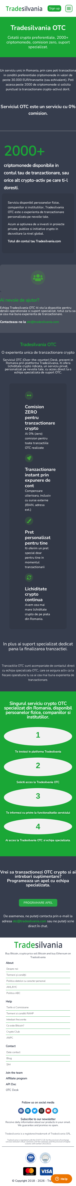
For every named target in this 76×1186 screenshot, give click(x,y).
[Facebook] (21, 1111)
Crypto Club (13, 1031)
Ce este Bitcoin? (15, 1025)
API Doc (11, 1084)
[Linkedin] (28, 1111)
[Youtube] (48, 1111)
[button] (68, 8)
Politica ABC (13, 993)
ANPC (9, 1038)
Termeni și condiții (16, 975)
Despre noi (12, 969)
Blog (9, 1058)
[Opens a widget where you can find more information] (61, 1179)
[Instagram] (41, 1111)
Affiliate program (16, 1078)
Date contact (13, 1052)
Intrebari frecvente (16, 1019)
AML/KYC (11, 987)
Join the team (14, 1073)
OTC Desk (12, 1090)
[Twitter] (35, 1111)
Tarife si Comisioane (17, 1007)
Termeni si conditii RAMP (20, 1013)
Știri (8, 1064)
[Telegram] (55, 1111)
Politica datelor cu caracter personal (26, 981)
